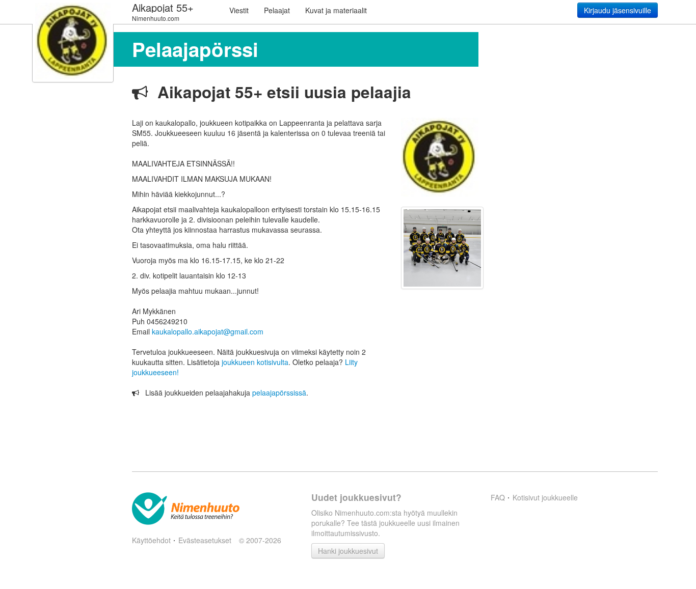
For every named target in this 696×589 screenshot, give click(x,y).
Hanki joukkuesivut (348, 551)
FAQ (498, 497)
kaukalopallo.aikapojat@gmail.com (207, 331)
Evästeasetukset (204, 540)
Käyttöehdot (151, 540)
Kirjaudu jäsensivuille (617, 10)
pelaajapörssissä (279, 392)
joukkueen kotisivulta (255, 362)
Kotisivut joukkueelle (545, 497)
